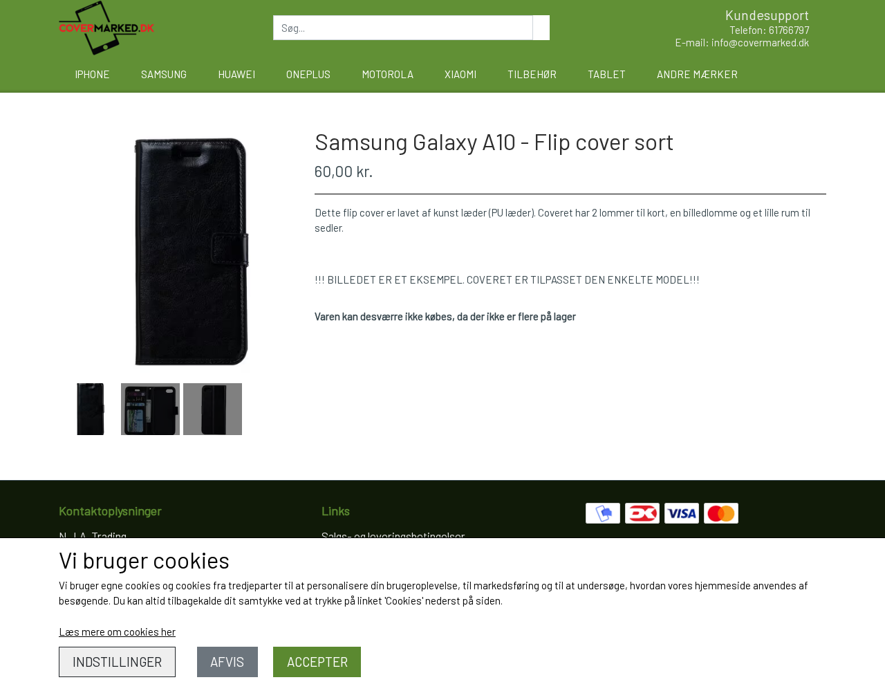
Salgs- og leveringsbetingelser (393, 536)
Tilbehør (532, 74)
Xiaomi (460, 74)
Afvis (227, 662)
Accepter (317, 662)
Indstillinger (117, 662)
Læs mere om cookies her (117, 631)
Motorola (387, 74)
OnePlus (308, 74)
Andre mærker (697, 74)
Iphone (92, 74)
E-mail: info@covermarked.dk (742, 42)
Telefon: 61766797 (769, 30)
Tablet (607, 74)
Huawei (236, 74)
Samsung (164, 74)
